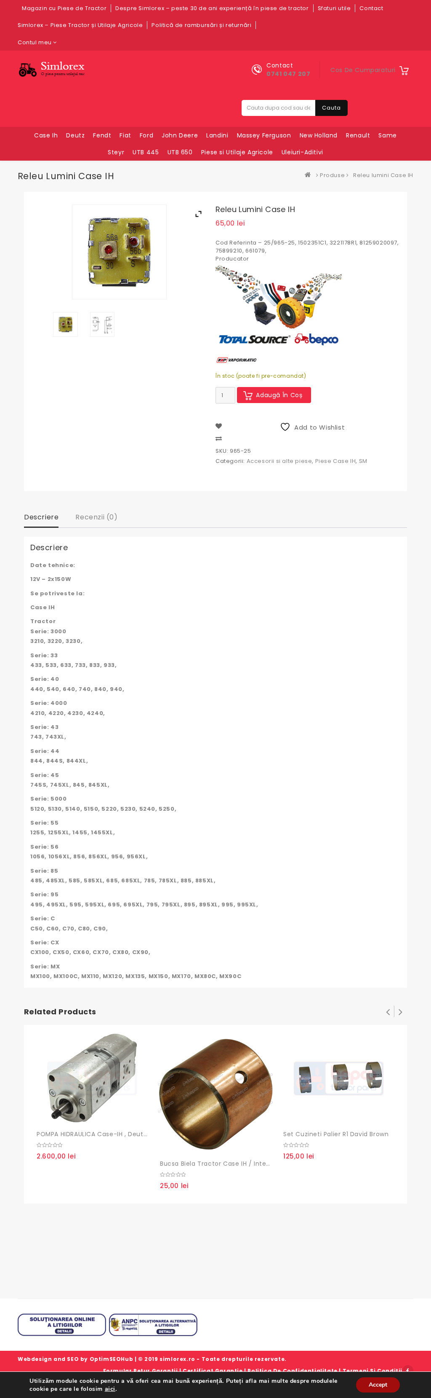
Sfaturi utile (334, 8)
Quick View (80, 1115)
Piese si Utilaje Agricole (237, 152)
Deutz (75, 135)
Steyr (116, 152)
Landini (217, 135)
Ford (146, 135)
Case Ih (46, 135)
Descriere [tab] (41, 517)
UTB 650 (180, 152)
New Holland (319, 135)
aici (110, 1389)
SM (363, 461)
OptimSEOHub (111, 1359)
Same (387, 135)
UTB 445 (146, 152)
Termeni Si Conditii (372, 1370)
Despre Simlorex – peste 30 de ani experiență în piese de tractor (212, 8)
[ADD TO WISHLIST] (63, 1116)
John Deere (180, 135)
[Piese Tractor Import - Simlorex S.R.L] (310, 175)
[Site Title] (54, 69)
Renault (358, 135)
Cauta (331, 108)
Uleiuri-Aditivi (302, 152)
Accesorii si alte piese (279, 461)
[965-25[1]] (65, 324)
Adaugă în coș (279, 395)
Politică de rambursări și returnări (201, 25)
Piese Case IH (335, 461)
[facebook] (407, 1370)
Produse (332, 175)
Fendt (102, 135)
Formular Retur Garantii (140, 1370)
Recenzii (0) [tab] (96, 517)
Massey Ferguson (264, 135)
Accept (378, 1385)
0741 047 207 (288, 74)
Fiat (125, 135)
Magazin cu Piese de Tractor (64, 8)
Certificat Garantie (212, 1370)
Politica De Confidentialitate (292, 1370)
